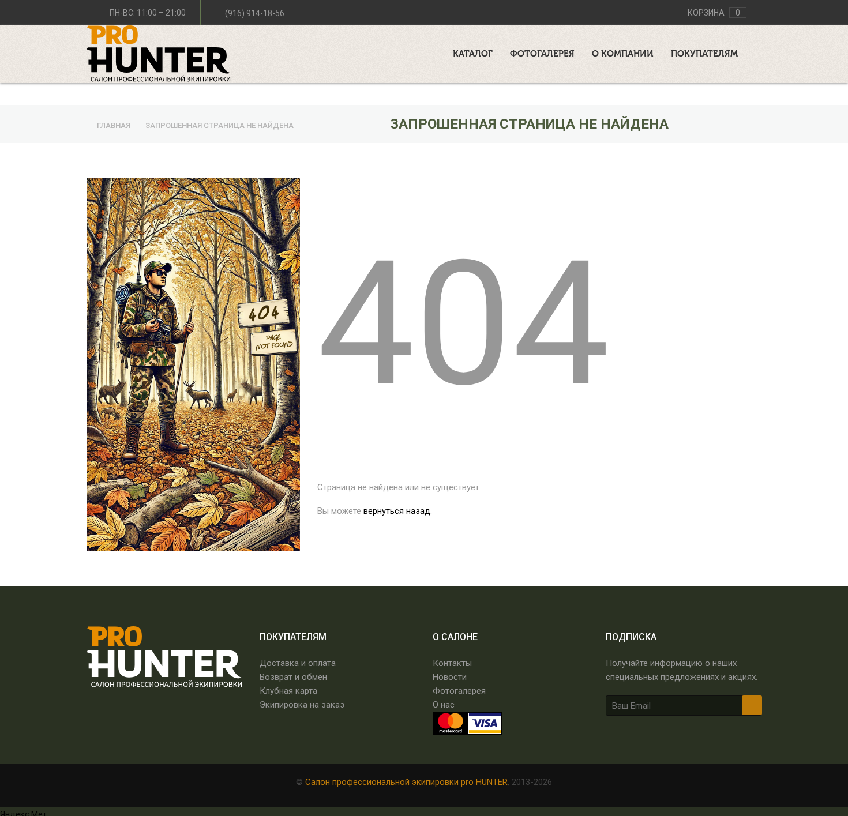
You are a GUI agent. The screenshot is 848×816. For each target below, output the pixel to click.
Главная (114, 125)
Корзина (714, 12)
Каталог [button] (473, 54)
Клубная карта (288, 691)
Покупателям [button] (704, 54)
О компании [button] (623, 54)
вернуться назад (396, 511)
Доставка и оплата (298, 663)
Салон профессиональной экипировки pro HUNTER (406, 782)
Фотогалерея (459, 691)
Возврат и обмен (293, 677)
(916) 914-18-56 (254, 13)
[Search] (758, 51)
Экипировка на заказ (302, 705)
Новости (450, 677)
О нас (444, 705)
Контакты (452, 663)
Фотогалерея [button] (542, 54)
